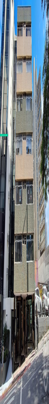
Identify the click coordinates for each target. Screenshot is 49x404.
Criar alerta (1, 129)
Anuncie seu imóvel (4, 135)
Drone (3, 47)
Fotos (1, 47)
